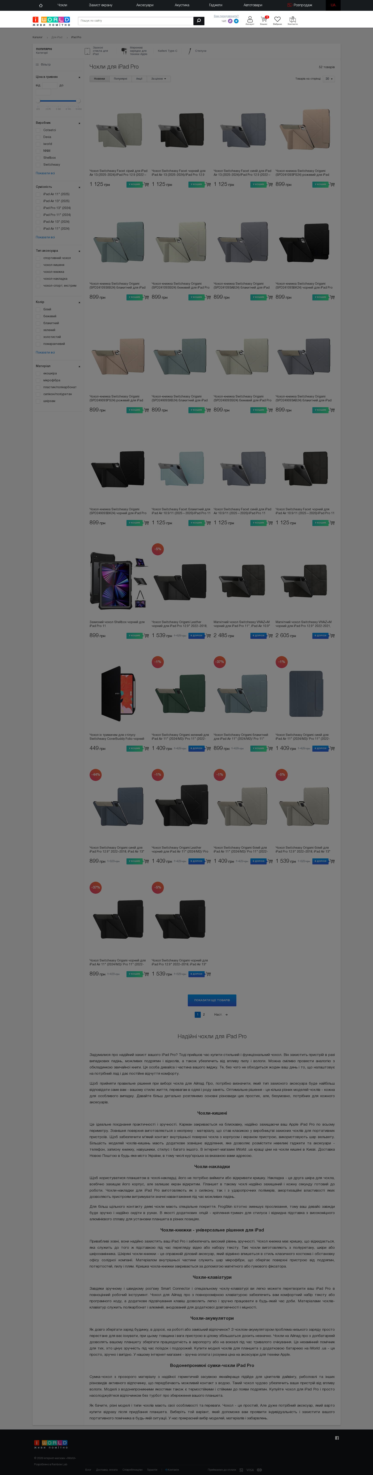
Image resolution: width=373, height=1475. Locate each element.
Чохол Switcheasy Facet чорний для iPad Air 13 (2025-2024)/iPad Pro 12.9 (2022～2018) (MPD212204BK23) (178, 173)
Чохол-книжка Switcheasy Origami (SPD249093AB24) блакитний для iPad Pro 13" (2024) (304, 399)
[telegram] (236, 21)
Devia (47, 137)
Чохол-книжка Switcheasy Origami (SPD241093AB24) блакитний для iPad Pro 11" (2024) (242, 286)
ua (333, 5)
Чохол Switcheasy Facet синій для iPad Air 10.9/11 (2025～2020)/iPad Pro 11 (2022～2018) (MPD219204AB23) (242, 511)
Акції (139, 79)
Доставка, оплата (107, 1470)
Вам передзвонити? (226, 16)
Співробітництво (132, 1470)
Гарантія (152, 1470)
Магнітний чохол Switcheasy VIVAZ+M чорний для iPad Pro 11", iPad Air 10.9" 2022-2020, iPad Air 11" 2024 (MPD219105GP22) (242, 624)
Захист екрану (100, 5)
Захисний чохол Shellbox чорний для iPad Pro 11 (117, 624)
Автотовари (253, 5)
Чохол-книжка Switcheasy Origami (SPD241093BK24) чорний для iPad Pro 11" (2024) (304, 286)
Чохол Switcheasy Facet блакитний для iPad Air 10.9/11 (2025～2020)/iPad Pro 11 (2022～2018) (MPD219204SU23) (181, 511)
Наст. (218, 1014)
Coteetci (49, 130)
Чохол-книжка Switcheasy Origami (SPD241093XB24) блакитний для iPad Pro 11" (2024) (117, 286)
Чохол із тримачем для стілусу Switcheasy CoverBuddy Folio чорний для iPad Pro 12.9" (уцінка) (117, 737)
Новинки (99, 79)
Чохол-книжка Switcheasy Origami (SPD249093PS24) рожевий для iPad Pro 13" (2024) (116, 399)
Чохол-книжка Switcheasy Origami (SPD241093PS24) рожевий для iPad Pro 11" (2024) (302, 173)
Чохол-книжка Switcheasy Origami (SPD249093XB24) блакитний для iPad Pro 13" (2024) (180, 399)
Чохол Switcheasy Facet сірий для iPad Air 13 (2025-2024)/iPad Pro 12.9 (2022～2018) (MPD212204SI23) (118, 173)
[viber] (230, 21)
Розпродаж (302, 5)
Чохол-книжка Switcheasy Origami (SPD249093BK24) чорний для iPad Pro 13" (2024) (118, 511)
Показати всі (45, 173)
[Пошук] (198, 21)
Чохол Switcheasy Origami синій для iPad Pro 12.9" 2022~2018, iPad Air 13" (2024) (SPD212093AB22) (117, 850)
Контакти (173, 1470)
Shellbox (49, 158)
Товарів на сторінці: (308, 79)
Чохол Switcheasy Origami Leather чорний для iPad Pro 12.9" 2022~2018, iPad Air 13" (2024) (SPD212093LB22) (179, 624)
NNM (46, 151)
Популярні (120, 79)
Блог (88, 1470)
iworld (47, 144)
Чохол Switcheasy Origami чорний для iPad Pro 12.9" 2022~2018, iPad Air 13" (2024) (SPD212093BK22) (180, 963)
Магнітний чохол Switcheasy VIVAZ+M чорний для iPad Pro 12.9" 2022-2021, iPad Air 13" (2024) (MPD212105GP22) (304, 624)
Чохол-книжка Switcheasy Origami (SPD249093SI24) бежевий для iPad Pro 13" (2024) (243, 399)
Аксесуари (144, 5)
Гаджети (215, 5)
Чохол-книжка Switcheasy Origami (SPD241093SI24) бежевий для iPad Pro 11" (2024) (181, 286)
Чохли (62, 5)
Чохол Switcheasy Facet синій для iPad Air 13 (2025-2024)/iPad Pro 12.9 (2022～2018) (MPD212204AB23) (242, 173)
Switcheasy (51, 164)
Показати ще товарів (212, 1000)
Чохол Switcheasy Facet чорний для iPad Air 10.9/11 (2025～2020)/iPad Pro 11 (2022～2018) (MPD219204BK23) (305, 511)
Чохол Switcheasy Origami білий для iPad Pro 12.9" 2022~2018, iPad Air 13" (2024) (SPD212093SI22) (303, 850)
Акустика (182, 5)
